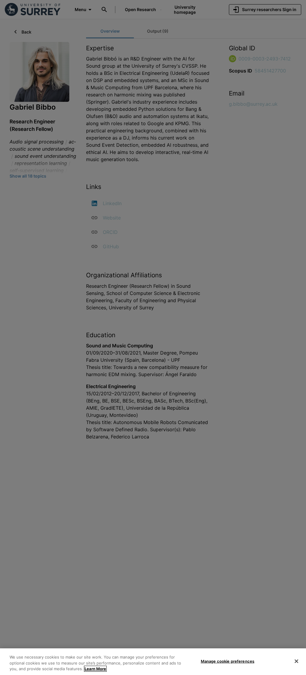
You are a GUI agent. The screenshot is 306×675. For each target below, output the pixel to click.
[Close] (296, 661)
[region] (153, 661)
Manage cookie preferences (227, 661)
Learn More (95, 668)
